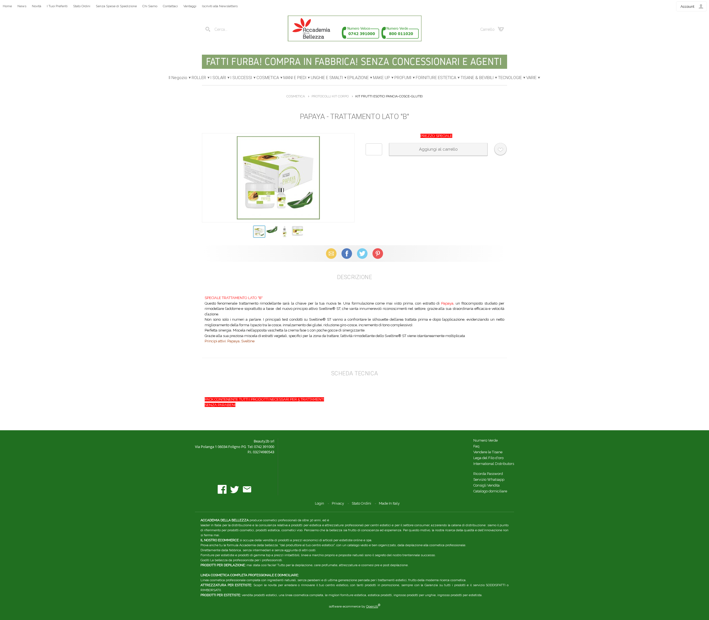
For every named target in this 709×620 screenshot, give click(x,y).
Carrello (487, 29)
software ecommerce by (354, 606)
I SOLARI (218, 77)
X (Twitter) (362, 253)
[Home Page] (355, 40)
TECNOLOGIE (510, 77)
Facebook (347, 253)
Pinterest (378, 253)
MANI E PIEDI (294, 77)
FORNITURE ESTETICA (436, 77)
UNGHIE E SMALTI (327, 77)
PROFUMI (402, 77)
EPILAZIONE (358, 77)
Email (331, 253)
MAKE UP (381, 77)
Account (687, 6)
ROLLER (199, 77)
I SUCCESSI (241, 77)
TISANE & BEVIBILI (477, 77)
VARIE (531, 77)
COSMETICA (267, 77)
